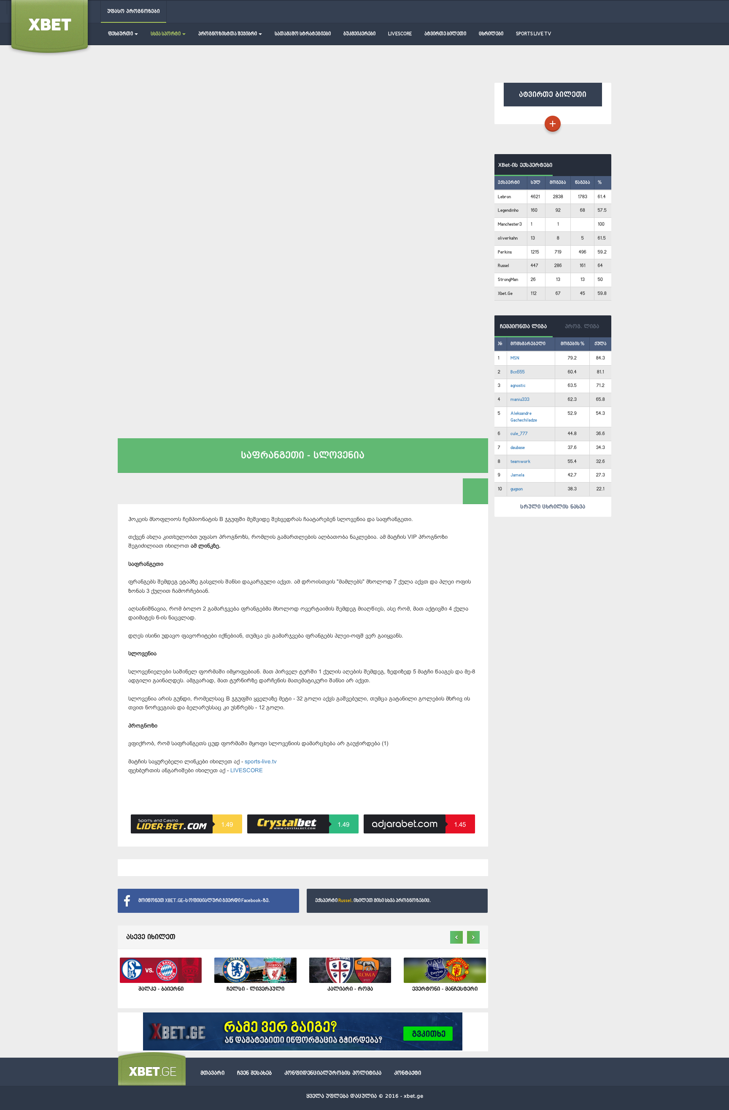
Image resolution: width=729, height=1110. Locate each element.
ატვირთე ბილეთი (445, 34)
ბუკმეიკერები (359, 34)
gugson (516, 489)
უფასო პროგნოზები (133, 11)
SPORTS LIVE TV (533, 34)
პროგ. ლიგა (582, 326)
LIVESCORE (400, 34)
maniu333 (519, 399)
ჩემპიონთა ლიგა (523, 326)
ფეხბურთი (121, 34)
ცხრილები (491, 34)
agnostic (518, 385)
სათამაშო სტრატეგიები (303, 34)
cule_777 (519, 434)
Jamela (517, 475)
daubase (517, 448)
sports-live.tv (261, 761)
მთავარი (212, 1073)
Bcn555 (517, 372)
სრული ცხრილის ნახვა (552, 507)
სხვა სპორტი (166, 34)
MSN (514, 358)
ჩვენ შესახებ (254, 1073)
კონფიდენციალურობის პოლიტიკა (332, 1073)
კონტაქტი (407, 1073)
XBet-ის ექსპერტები (523, 165)
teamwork (520, 461)
